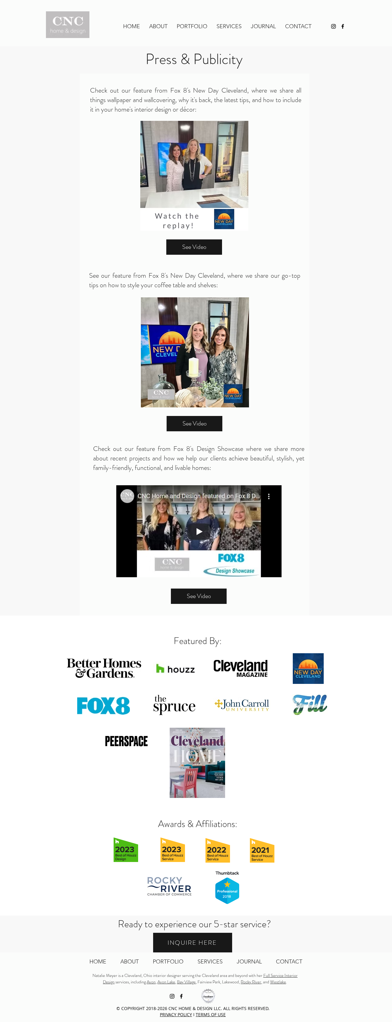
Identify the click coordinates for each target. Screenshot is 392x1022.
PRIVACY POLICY (176, 1014)
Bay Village (186, 982)
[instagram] (333, 26)
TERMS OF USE (211, 1014)
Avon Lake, (166, 982)
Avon (151, 982)
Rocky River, (251, 982)
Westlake (278, 982)
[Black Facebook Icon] (343, 26)
